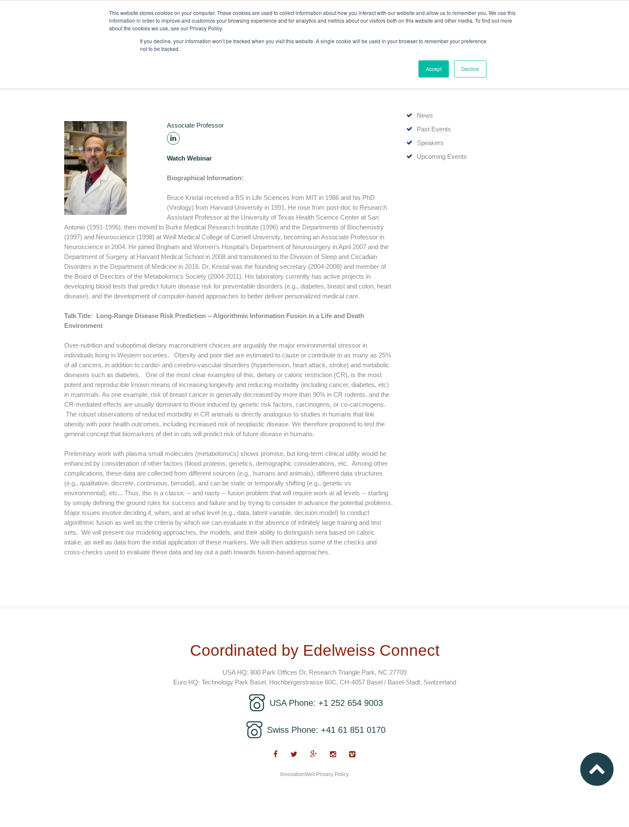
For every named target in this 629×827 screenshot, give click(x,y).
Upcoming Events (442, 156)
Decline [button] (470, 68)
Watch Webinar (189, 158)
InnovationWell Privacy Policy (314, 774)
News (425, 115)
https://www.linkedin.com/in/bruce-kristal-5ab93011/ (173, 138)
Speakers (430, 142)
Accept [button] (434, 68)
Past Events (434, 129)
